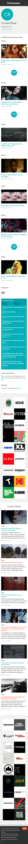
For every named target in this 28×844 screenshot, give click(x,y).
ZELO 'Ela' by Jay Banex (8, 312)
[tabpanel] (14, 337)
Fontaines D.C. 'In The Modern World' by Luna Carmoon (11, 103)
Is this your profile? (6, 29)
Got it (24, 828)
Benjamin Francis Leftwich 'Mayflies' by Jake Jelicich (14, 235)
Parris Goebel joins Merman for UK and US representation (13, 328)
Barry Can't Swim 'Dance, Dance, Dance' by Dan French (13, 335)
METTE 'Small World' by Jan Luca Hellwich (11, 595)
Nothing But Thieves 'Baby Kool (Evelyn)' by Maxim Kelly (13, 322)
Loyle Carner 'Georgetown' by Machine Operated (11, 145)
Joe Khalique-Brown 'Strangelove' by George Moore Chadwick (13, 697)
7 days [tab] (4, 303)
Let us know (17, 388)
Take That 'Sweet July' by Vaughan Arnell (13, 307)
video (2, 526)
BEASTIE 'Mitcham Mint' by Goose (12, 562)
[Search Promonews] (25, 3)
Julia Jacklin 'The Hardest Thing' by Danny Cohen (12, 663)
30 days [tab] (10, 303)
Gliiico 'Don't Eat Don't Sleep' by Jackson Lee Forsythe (13, 348)
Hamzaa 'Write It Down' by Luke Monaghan (12, 176)
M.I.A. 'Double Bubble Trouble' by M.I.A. (13, 277)
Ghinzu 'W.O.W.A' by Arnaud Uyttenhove (13, 316)
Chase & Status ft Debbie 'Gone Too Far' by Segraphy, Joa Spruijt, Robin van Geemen (14, 628)
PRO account (4, 378)
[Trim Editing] (3, 292)
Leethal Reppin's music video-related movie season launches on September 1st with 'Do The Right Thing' (13, 355)
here (2, 841)
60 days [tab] (17, 303)
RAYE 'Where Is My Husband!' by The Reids (13, 61)
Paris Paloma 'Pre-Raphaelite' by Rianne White (13, 341)
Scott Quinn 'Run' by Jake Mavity (12, 205)
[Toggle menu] (3, 3)
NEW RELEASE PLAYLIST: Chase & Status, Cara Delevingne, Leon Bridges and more (13, 363)
